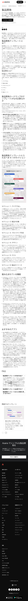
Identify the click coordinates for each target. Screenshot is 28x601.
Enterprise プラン (5, 487)
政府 (3, 527)
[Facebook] (16, 590)
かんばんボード (20, 144)
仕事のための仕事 (22, 126)
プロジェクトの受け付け (19, 494)
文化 (3, 560)
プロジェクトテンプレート (19, 525)
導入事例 (3, 553)
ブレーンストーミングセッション (16, 211)
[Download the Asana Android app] (18, 597)
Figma (4, 139)
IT (2, 515)
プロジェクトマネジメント (6, 494)
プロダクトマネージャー (12, 48)
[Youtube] (19, 590)
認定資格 (16, 515)
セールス (3, 520)
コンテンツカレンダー (19, 475)
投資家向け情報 (4, 565)
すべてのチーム (4, 539)
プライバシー (4, 570)
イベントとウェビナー (19, 522)
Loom (4, 357)
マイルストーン (6, 316)
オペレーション (4, 513)
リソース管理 (4, 496)
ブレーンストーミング (10, 74)
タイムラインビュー (7, 303)
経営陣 (3, 551)
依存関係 (10, 383)
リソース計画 (17, 489)
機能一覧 (3, 475)
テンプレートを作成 (7, 20)
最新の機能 (4, 477)
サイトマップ (17, 534)
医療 (3, 522)
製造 (3, 532)
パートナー (17, 532)
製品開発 (3, 73)
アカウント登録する (14, 456)
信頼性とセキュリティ (6, 567)
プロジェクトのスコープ (18, 226)
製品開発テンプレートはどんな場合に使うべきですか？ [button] (13, 392)
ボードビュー (5, 289)
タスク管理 (17, 496)
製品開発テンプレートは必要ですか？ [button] (13, 389)
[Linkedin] (12, 590)
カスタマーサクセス (18, 527)
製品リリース (17, 487)
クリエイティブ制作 (18, 477)
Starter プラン (4, 482)
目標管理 (16, 480)
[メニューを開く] (25, 2)
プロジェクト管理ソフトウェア (11, 381)
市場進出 (8, 228)
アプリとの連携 (4, 489)
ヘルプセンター (17, 508)
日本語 (15, 584)
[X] (9, 590)
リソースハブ (17, 520)
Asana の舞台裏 (5, 558)
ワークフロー (9, 136)
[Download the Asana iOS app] (9, 597)
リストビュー (5, 277)
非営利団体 (4, 534)
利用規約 (11, 593)
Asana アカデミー (18, 513)
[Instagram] (14, 590)
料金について (4, 480)
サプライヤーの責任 (5, 572)
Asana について (5, 548)
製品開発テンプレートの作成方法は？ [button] (13, 375)
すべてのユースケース (19, 499)
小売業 (3, 525)
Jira (3, 332)
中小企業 (3, 508)
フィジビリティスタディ (13, 238)
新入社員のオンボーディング (20, 482)
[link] (4, 6)
